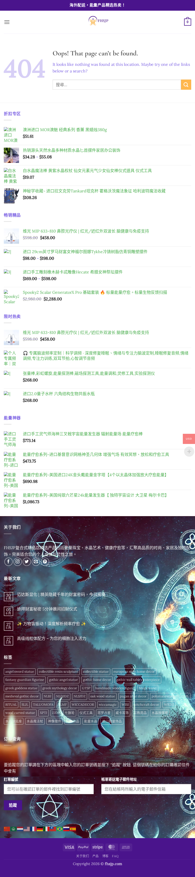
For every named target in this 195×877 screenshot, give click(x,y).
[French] (33, 828)
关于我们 (82, 856)
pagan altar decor (133, 696)
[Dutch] (20, 828)
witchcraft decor (146, 704)
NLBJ (47, 696)
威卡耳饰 (122, 713)
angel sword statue (19, 671)
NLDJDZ (62, 696)
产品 (95, 856)
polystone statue (164, 696)
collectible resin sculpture (58, 671)
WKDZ (169, 704)
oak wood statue (102, 696)
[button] (7, 22)
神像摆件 (54, 721)
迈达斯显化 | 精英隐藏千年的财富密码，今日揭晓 (61, 594)
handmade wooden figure (114, 688)
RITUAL (11, 704)
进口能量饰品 (112, 721)
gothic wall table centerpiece (138, 680)
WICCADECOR (83, 704)
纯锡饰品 (72, 721)
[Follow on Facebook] (8, 562)
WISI (125, 704)
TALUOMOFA (43, 704)
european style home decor (134, 671)
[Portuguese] (60, 828)
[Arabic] (13, 828)
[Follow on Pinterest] (45, 562)
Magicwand (148, 688)
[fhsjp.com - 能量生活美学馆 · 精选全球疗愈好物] (97, 22)
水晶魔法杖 (35, 721)
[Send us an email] (36, 562)
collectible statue (96, 671)
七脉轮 (70, 713)
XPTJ (43, 713)
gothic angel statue (63, 680)
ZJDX (56, 713)
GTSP (86, 688)
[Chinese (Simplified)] (7, 828)
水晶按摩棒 (160, 713)
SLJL (25, 704)
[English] (27, 828)
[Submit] (186, 84)
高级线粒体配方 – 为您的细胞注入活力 (51, 638)
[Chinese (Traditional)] (53, 828)
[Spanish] (73, 828)
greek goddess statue (21, 688)
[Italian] (46, 828)
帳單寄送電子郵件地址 (119, 779)
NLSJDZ (80, 696)
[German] (40, 828)
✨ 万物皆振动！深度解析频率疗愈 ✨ (51, 623)
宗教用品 (140, 713)
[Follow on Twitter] (27, 562)
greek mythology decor (59, 688)
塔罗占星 (104, 713)
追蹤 (13, 805)
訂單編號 (11, 779)
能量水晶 (90, 721)
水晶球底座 (13, 721)
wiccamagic (108, 704)
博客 (105, 856)
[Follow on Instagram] (17, 562)
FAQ (115, 856)
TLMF (62, 704)
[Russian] (66, 828)
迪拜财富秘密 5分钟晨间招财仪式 (47, 609)
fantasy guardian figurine (24, 680)
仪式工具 (86, 713)
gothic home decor (97, 680)
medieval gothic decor (22, 696)
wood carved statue (20, 713)
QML (185, 696)
